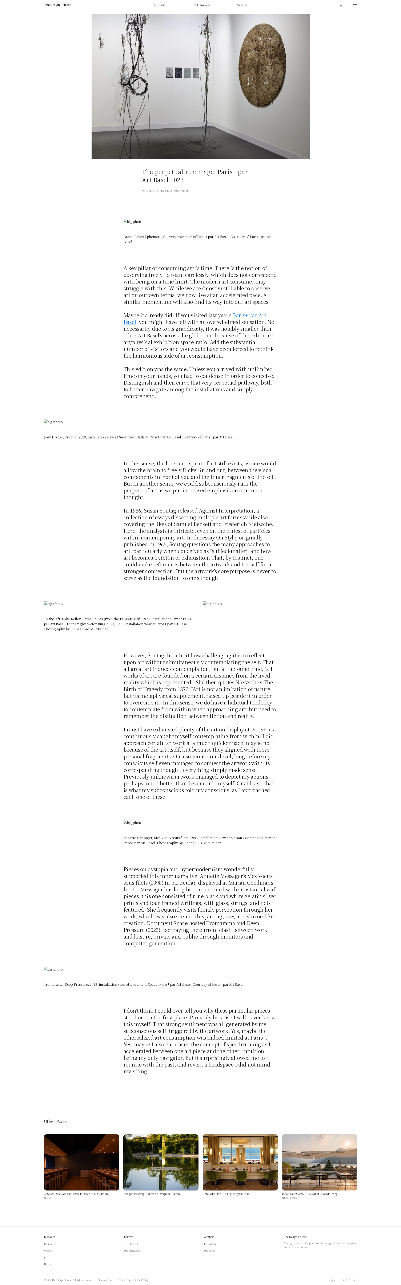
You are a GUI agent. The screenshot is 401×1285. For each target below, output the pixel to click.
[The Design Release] (57, 5)
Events (48, 1243)
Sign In (334, 1280)
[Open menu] (355, 5)
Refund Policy (141, 1280)
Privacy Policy (124, 1280)
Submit (242, 5)
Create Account (349, 1280)
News (47, 1264)
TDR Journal (202, 5)
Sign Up (344, 5)
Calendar (160, 5)
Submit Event (132, 1250)
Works (48, 1250)
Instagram (210, 1243)
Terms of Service (106, 1280)
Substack (209, 1250)
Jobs (47, 1257)
